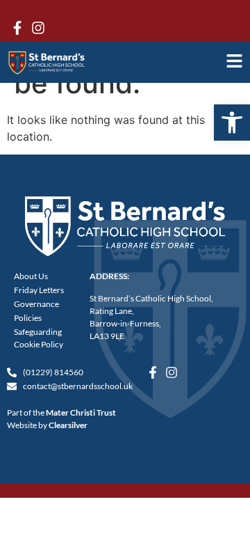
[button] (232, 122)
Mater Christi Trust (81, 412)
